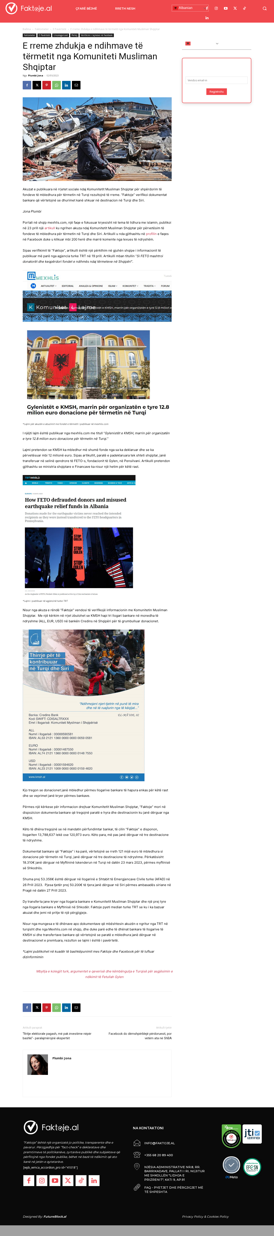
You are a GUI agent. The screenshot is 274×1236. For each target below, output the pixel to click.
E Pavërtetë (59, 29)
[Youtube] (225, 8)
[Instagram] (216, 8)
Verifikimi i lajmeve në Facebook (97, 35)
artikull (50, 228)
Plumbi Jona (35, 75)
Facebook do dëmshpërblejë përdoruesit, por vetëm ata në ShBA (140, 1036)
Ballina (27, 29)
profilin (151, 234)
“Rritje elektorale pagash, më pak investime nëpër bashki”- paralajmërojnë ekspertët (57, 1036)
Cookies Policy (218, 1217)
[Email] (76, 85)
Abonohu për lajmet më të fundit (216, 65)
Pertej (74, 35)
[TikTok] (244, 8)
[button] (264, 8)
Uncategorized (61, 35)
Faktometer (42, 29)
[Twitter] (235, 8)
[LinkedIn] (207, 18)
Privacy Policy (192, 1217)
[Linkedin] (66, 85)
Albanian (185, 8)
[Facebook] (207, 8)
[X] (37, 85)
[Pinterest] (46, 85)
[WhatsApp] (56, 85)
